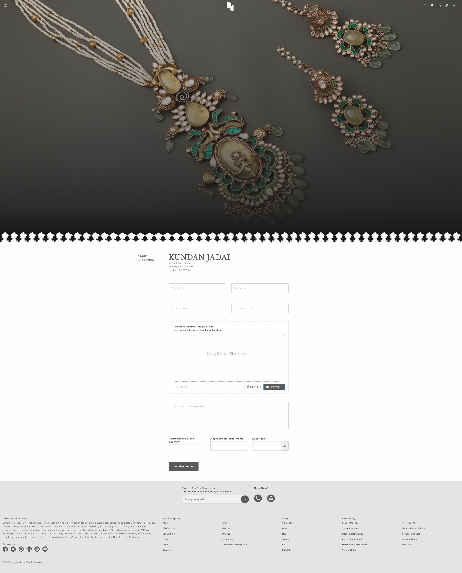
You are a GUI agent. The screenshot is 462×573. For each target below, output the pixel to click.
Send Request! (184, 466)
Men (284, 534)
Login (165, 545)
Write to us (271, 498)
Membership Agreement (354, 545)
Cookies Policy (409, 539)
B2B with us (169, 528)
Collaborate (228, 539)
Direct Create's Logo (231, 6)
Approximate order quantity (181, 440)
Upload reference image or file (198, 328)
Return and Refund (352, 539)
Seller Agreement (351, 528)
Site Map (406, 545)
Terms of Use (349, 550)
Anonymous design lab (234, 545)
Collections (287, 523)
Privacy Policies (350, 523)
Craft (224, 523)
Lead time (259, 438)
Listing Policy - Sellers (413, 528)
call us (258, 498)
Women (286, 539)
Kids (284, 545)
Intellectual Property (352, 534)
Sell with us (169, 534)
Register (167, 550)
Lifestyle (286, 550)
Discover (226, 528)
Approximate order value (227, 438)
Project (226, 534)
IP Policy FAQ (409, 523)
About (166, 523)
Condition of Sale (411, 534)
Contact (167, 539)
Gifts (284, 528)
